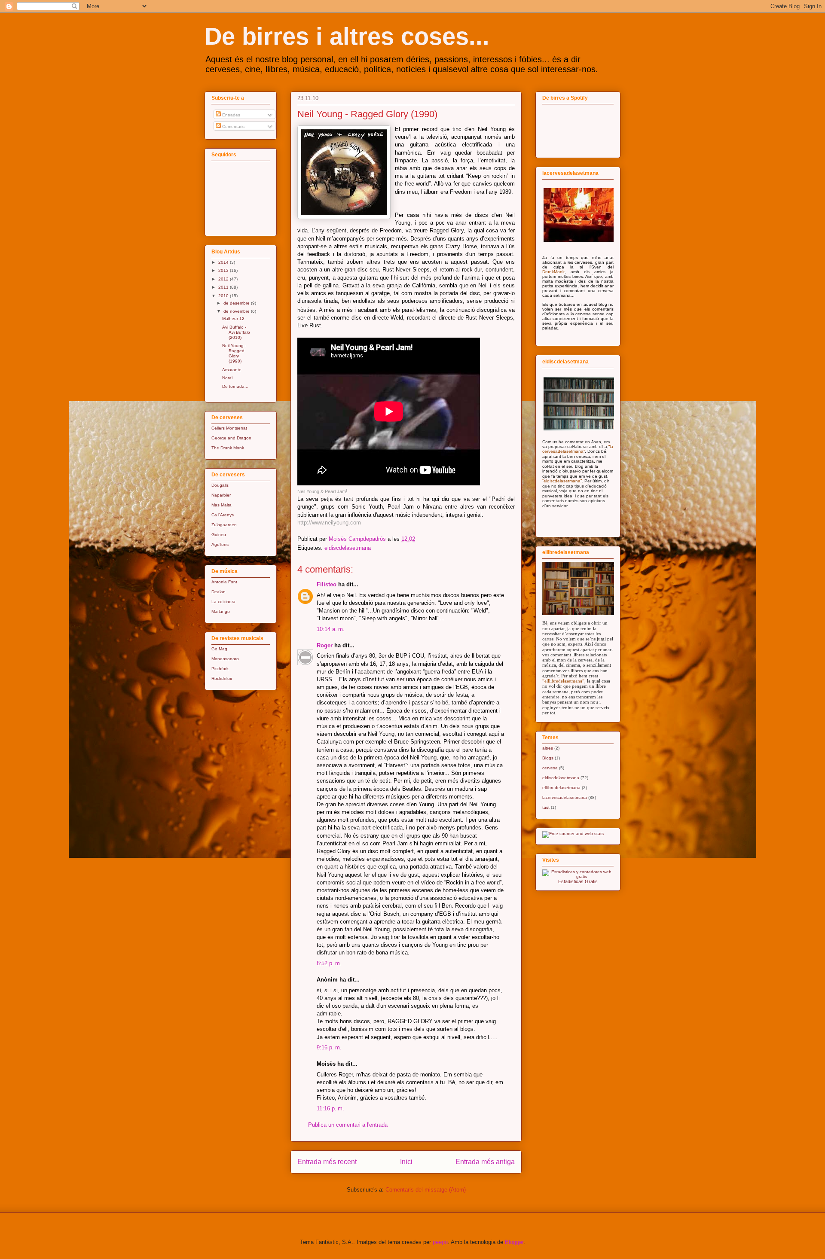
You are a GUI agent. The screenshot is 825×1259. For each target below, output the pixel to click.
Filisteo (326, 584)
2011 (224, 287)
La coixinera (223, 601)
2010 (224, 295)
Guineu (218, 534)
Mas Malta (221, 505)
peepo (440, 1242)
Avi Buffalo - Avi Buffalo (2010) (236, 332)
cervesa (550, 767)
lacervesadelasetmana (564, 797)
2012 (224, 279)
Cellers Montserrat (229, 428)
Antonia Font (224, 581)
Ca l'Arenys (222, 514)
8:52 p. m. (329, 963)
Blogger (514, 1242)
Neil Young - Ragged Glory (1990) (234, 353)
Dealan (218, 591)
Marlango (220, 611)
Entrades (230, 115)
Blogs (547, 758)
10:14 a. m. (331, 629)
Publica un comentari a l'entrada (348, 1125)
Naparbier (221, 495)
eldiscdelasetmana (347, 548)
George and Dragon (231, 438)
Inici (406, 1161)
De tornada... (235, 386)
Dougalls (220, 485)
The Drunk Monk (227, 447)
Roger (325, 645)
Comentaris (232, 126)
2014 (224, 262)
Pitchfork (220, 668)
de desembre (237, 303)
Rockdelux (221, 678)
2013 (224, 270)
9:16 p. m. (329, 1047)
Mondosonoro (225, 658)
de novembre (237, 311)
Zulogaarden (224, 524)
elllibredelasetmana (561, 787)
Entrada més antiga (485, 1161)
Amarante (231, 369)
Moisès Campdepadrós (358, 539)
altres (547, 748)
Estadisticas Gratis (578, 881)
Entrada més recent (327, 1161)
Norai (227, 377)
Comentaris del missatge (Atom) (425, 1189)
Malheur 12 (233, 318)
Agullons (220, 544)
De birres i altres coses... (347, 36)
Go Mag (219, 648)
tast (546, 807)
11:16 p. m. (330, 1108)
